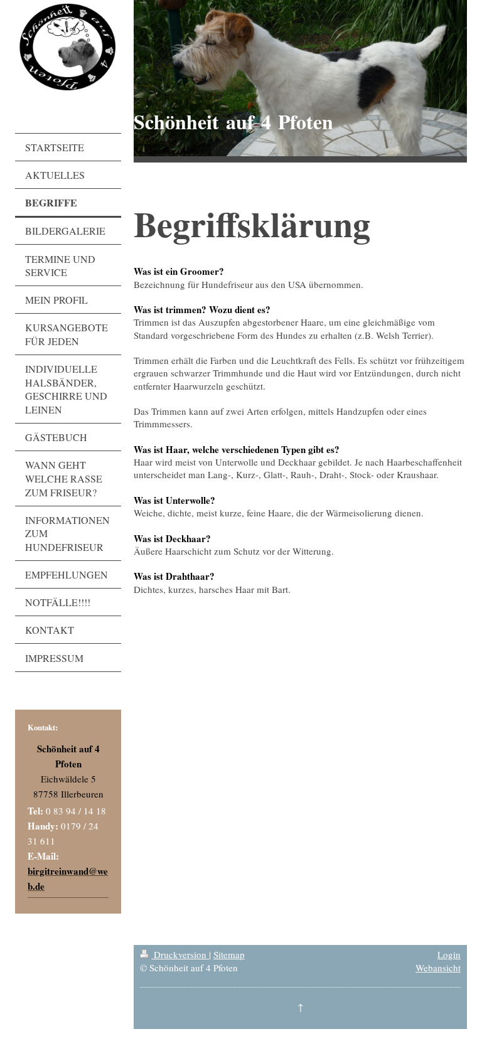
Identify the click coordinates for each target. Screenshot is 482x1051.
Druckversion (180, 954)
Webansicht (438, 967)
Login (449, 954)
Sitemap (229, 954)
